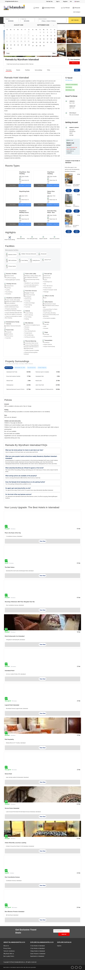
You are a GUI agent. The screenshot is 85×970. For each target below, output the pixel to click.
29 (29, 45)
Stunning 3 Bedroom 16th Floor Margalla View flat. (20, 601)
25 (14, 45)
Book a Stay (75, 63)
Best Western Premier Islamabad (14, 911)
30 (7, 48)
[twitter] (76, 967)
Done (54, 53)
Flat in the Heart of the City (13, 533)
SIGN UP (64, 934)
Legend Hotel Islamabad (12, 705)
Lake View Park (44, 462)
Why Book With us (8, 954)
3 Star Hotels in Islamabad (37, 948)
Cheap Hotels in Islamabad (37, 951)
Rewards (77, 7)
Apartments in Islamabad (37, 956)
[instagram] (80, 967)
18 (51, 39)
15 (40, 39)
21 (36, 42)
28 (25, 45)
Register (65, 2)
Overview (8, 70)
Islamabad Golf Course (44, 460)
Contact (77, 12)
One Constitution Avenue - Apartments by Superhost (76, 205)
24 (10, 45)
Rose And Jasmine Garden (12, 462)
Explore (59, 946)
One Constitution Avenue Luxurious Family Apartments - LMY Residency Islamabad (68, 205)
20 (33, 42)
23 (7, 45)
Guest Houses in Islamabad (37, 954)
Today (7, 53)
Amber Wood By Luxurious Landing (15, 842)
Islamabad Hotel (9, 670)
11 (51, 35)
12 (54, 35)
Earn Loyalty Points (8, 956)
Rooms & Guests (43, 19)
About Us (6, 946)
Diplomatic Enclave (24, 462)
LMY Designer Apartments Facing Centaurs (76, 185)
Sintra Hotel (8, 773)
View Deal (68, 190)
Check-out (23, 19)
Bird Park (50, 462)
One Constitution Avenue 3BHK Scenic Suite (68, 185)
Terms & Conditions (9, 951)
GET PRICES (75, 20)
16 (43, 39)
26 (18, 45)
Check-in (8, 19)
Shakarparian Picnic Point (44, 464)
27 (21, 45)
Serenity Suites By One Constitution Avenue (68, 226)
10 (47, 35)
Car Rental (66, 7)
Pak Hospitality (9, 739)
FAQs (48, 70)
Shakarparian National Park (12, 464)
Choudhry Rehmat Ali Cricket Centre (29, 464)
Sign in (57, 2)
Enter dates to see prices (25, 185)
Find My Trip (49, 2)
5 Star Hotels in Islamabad (37, 946)
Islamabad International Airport (72, 131)
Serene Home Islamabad (12, 808)
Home (37, 7)
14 (36, 39)
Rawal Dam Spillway (34, 462)
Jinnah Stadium (54, 460)
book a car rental (71, 148)
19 (54, 39)
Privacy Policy (7, 948)
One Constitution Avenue (12, 877)
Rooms (18, 70)
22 (40, 42)
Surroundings (38, 70)
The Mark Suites (9, 567)
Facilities (27, 70)
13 (33, 39)
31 (10, 48)
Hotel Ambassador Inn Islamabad (14, 636)
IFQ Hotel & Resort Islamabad (76, 226)
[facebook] (72, 967)
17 (47, 39)
